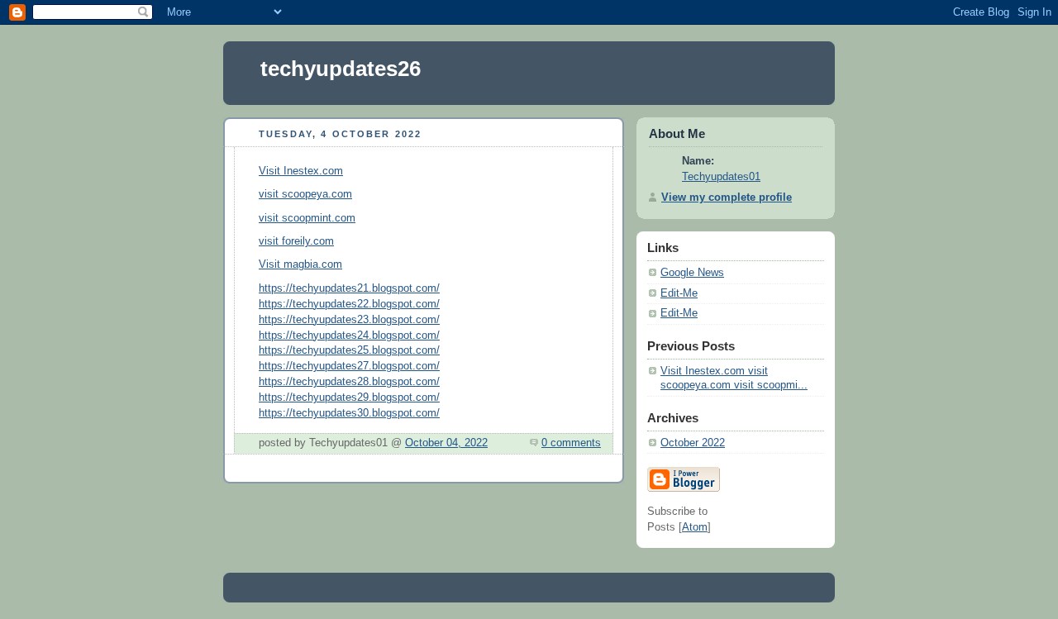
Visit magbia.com (300, 264)
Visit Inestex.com (301, 171)
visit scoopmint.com (307, 218)
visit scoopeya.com (305, 194)
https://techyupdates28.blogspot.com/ (349, 382)
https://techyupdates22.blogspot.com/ (349, 304)
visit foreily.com (296, 241)
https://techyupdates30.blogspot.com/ (349, 413)
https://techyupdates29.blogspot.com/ (349, 397)
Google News (692, 273)
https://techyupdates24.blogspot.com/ (349, 335)
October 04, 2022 (446, 443)
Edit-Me (679, 293)
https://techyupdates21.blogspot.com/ (349, 288)
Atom (695, 527)
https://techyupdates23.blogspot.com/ (349, 320)
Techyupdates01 (721, 177)
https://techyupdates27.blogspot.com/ (349, 366)
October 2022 (692, 443)
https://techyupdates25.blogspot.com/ (349, 350)
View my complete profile (726, 197)
